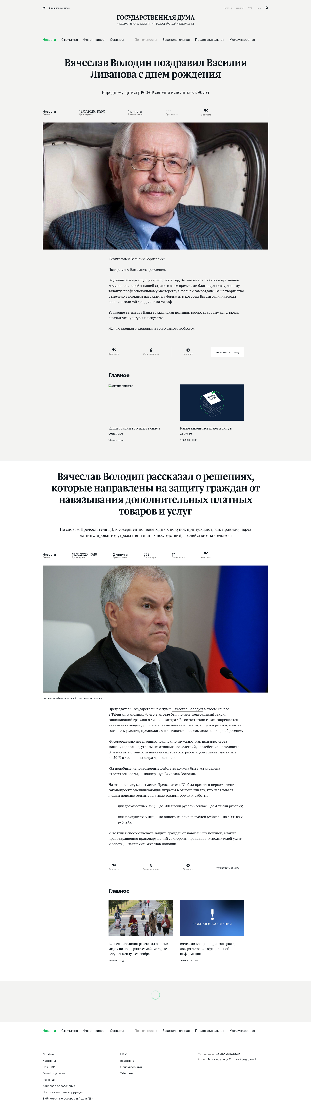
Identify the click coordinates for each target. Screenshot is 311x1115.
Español (240, 7)
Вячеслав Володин (187, 709)
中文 (250, 7)
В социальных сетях (59, 7)
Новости (49, 110)
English (228, 7)
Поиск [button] (267, 7)
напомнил (135, 714)
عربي (259, 7)
